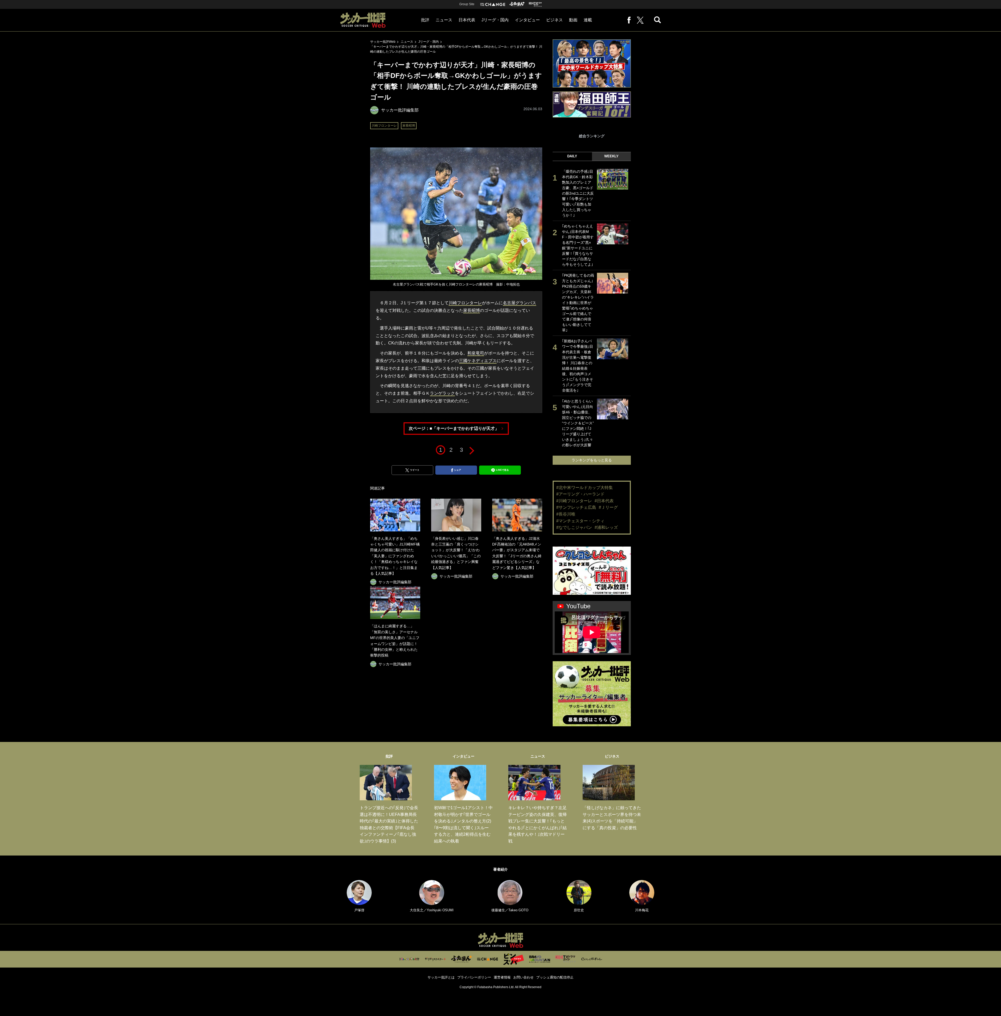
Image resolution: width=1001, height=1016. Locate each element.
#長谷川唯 (565, 514)
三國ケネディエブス (478, 360)
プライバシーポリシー (474, 977)
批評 (425, 20)
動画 (573, 20)
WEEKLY (611, 156)
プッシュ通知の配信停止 (554, 977)
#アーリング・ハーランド (580, 494)
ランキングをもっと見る (592, 460)
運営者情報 (502, 977)
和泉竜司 (475, 353)
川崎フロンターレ (384, 125)
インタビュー (527, 20)
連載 (588, 20)
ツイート (414, 470)
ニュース (444, 20)
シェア (457, 470)
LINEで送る (502, 470)
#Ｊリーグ (608, 507)
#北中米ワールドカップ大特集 (584, 487)
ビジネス (554, 20)
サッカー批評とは (441, 977)
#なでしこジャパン (574, 527)
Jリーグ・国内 (495, 20)
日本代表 (467, 20)
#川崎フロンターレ (574, 501)
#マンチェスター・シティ (580, 521)
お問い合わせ (523, 977)
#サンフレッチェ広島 (576, 507)
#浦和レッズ (606, 527)
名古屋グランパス (519, 303)
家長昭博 (408, 125)
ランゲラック (442, 393)
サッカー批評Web (382, 42)
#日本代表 (604, 501)
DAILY (572, 156)
